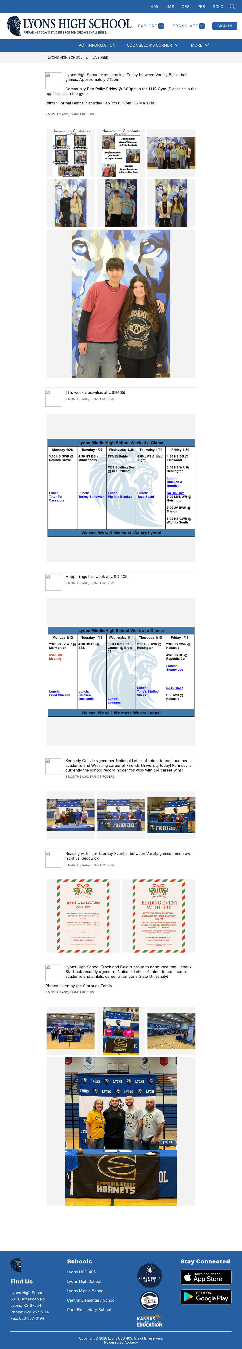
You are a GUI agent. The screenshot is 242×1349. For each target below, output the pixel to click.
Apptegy (131, 1342)
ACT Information (97, 45)
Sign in (224, 26)
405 (154, 6)
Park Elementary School (89, 1309)
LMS (170, 6)
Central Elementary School (91, 1300)
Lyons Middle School (85, 1290)
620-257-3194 (31, 1318)
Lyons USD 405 (81, 1272)
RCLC (218, 6)
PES (201, 6)
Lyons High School (65, 57)
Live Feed (100, 57)
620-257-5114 (36, 1312)
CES (186, 6)
